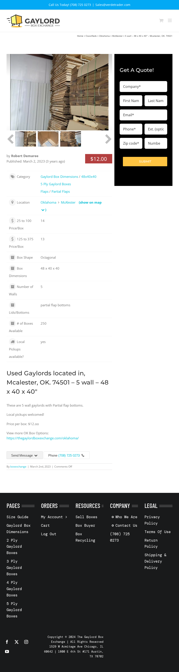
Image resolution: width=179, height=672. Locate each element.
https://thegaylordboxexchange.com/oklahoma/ (43, 438)
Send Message (22, 455)
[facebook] (7, 642)
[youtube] (7, 651)
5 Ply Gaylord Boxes (56, 184)
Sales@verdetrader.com (112, 5)
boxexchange (18, 466)
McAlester (117, 35)
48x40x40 (88, 176)
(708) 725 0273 (69, 455)
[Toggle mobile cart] (161, 20)
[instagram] (26, 642)
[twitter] (16, 642)
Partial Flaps (61, 191)
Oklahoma (104, 35)
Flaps (44, 191)
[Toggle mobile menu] (170, 20)
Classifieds (91, 35)
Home (80, 35)
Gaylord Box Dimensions (59, 176)
